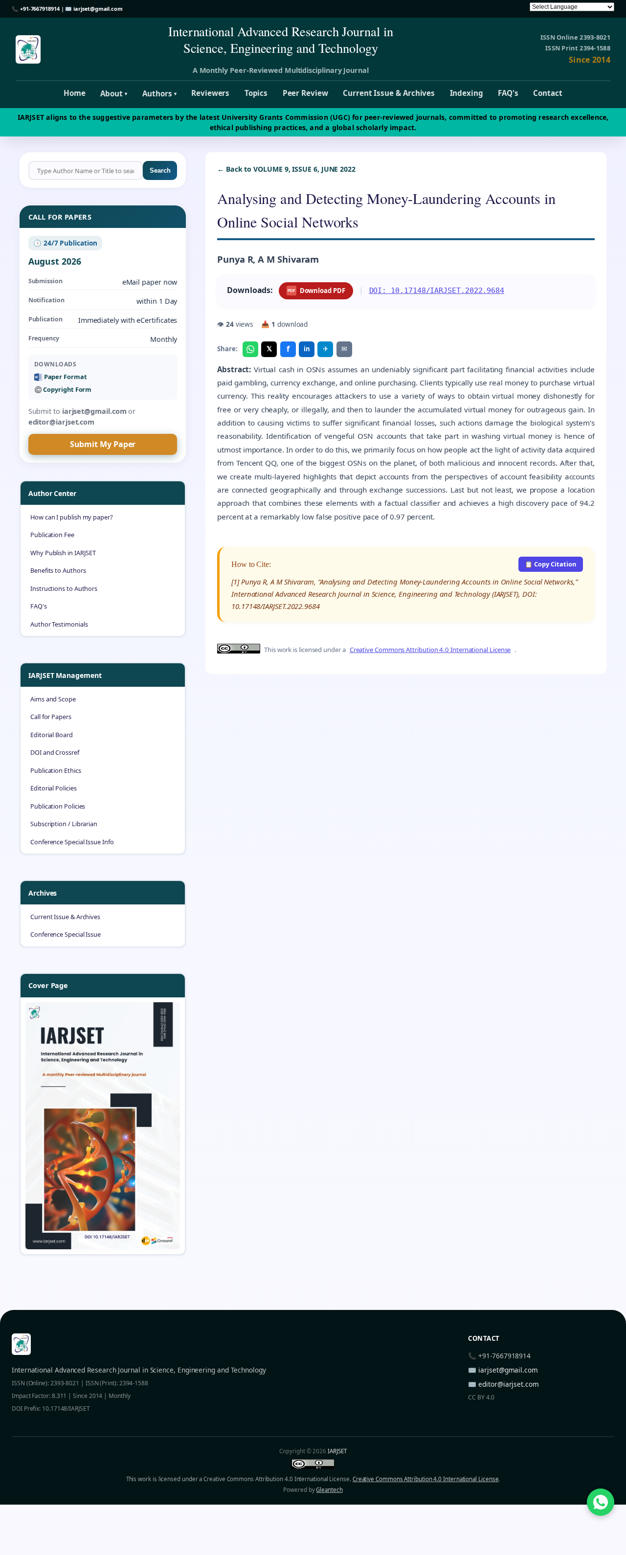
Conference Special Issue (65, 934)
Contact (547, 93)
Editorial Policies (53, 788)
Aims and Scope (53, 699)
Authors (159, 93)
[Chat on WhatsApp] (600, 1502)
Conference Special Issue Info (72, 841)
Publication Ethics (55, 770)
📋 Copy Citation (550, 564)
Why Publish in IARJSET (63, 552)
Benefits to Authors (58, 570)
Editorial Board (51, 734)
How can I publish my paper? (71, 517)
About (113, 93)
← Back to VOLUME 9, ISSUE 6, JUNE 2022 (286, 169)
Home (75, 93)
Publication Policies (57, 806)
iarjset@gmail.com (98, 8)
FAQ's (508, 93)
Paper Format (65, 376)
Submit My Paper (103, 444)
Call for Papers (50, 716)
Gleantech (329, 1489)
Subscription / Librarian (63, 823)
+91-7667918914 (40, 8)
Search (160, 170)
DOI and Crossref (54, 752)
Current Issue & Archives (389, 93)
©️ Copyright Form (63, 389)
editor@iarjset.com (508, 1384)
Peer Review (305, 93)
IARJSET (337, 1451)
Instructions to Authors (63, 588)
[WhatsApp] (250, 349)
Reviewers (210, 93)
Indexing (466, 93)
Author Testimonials (59, 624)
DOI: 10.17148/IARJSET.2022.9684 (437, 290)
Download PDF (316, 290)
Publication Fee (52, 534)
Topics (256, 93)
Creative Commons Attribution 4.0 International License (430, 649)
